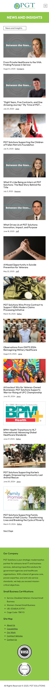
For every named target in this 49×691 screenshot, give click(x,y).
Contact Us (12, 639)
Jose (17, 109)
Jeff (17, 231)
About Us (11, 625)
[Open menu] (45, 6)
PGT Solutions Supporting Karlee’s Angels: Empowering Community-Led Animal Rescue (23, 475)
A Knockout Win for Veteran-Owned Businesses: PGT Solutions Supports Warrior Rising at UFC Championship (22, 390)
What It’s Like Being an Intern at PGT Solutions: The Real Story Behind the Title (22, 185)
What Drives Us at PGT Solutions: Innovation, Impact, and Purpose (20, 226)
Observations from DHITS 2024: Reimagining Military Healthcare (20, 348)
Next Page (8, 531)
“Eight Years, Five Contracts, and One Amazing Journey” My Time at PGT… (22, 103)
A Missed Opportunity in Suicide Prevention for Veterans (19, 265)
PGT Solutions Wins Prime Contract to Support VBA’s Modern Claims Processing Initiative (23, 307)
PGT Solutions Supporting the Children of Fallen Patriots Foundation (23, 143)
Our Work (11, 632)
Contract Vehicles (15, 636)
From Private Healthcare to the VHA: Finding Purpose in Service (22, 63)
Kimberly (20, 69)
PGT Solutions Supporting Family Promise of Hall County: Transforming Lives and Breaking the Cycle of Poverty (23, 517)
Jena (20, 354)
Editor (17, 149)
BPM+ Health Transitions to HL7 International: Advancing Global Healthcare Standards (20, 432)
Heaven (17, 191)
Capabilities (12, 628)
